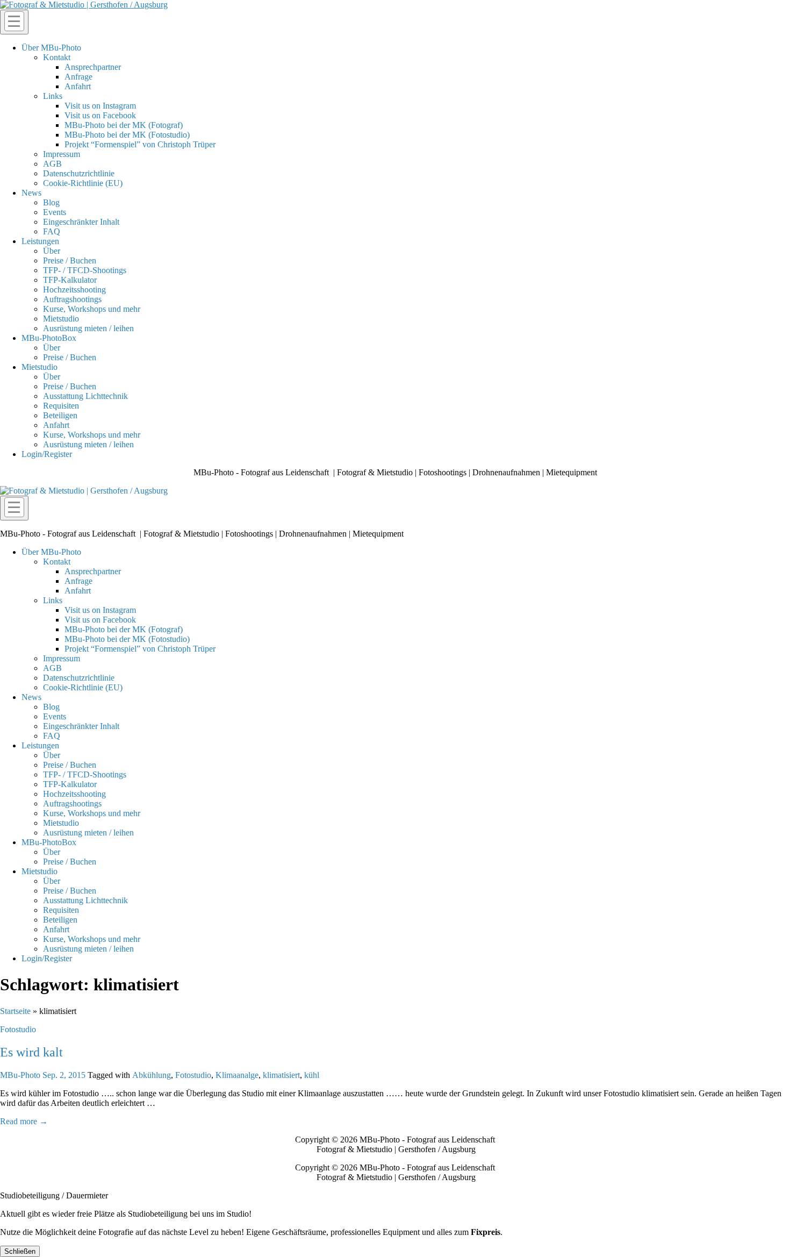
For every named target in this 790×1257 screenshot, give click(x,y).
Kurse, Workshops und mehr (91, 308)
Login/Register (46, 454)
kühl (311, 1075)
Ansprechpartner (92, 67)
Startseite (15, 1011)
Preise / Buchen (69, 260)
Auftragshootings (72, 299)
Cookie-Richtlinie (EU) (83, 183)
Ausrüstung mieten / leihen (88, 328)
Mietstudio (61, 318)
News (31, 192)
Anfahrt (77, 86)
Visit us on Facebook (100, 115)
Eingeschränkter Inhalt (81, 221)
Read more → (24, 1121)
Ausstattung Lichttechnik (85, 396)
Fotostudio (18, 1029)
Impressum (61, 154)
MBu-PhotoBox (48, 337)
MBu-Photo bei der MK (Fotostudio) (127, 134)
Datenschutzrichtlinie (78, 173)
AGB (52, 163)
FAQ (51, 231)
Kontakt (56, 57)
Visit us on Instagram (100, 105)
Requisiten (61, 405)
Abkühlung (151, 1075)
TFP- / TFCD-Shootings (84, 270)
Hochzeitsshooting (74, 289)
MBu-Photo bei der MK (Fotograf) (123, 125)
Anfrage (78, 76)
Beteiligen (60, 415)
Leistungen (40, 241)
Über (51, 250)
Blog (51, 202)
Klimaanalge (237, 1075)
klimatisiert (281, 1075)
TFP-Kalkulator (70, 279)
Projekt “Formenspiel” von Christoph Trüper (140, 144)
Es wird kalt (31, 1052)
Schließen (19, 1251)
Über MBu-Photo (51, 47)
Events (54, 212)
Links (52, 96)
